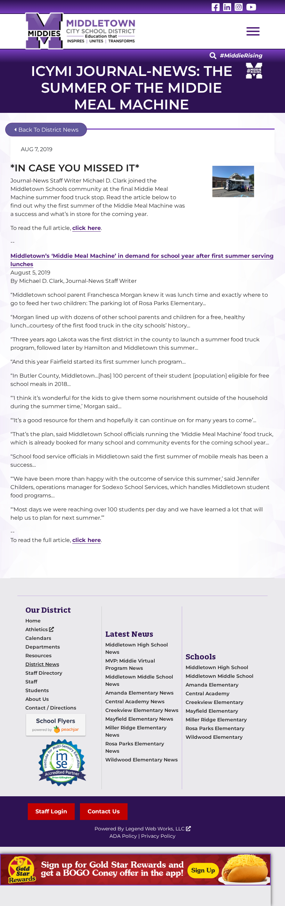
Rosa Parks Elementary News (134, 747)
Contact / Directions (50, 708)
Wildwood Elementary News (141, 760)
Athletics (37, 629)
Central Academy (207, 693)
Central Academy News (134, 701)
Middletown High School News (136, 648)
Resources (38, 655)
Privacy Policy (158, 836)
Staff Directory (43, 673)
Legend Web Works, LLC (155, 829)
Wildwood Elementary (214, 737)
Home (33, 621)
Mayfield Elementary (212, 711)
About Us (37, 699)
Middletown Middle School (219, 676)
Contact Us (104, 811)
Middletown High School (217, 667)
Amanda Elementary (212, 685)
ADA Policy (123, 836)
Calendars (38, 638)
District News (42, 664)
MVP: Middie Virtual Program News (130, 664)
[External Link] (135, 869)
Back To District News (48, 129)
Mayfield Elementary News (139, 719)
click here (86, 228)
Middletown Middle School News (139, 680)
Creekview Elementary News (141, 710)
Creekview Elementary (214, 702)
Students (37, 690)
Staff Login (51, 811)
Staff (31, 682)
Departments (42, 647)
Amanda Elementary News (139, 693)
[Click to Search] (213, 56)
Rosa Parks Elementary (215, 728)
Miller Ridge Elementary (216, 720)
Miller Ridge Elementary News (135, 731)
